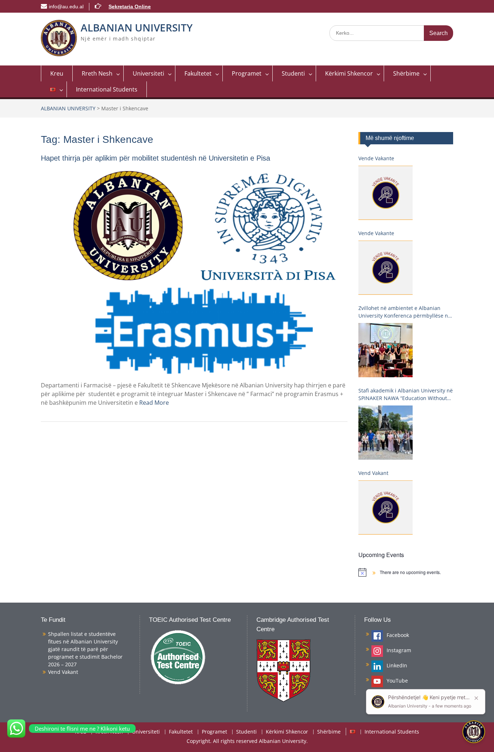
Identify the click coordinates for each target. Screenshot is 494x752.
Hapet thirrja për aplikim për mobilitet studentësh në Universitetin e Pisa (155, 158)
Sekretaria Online (129, 6)
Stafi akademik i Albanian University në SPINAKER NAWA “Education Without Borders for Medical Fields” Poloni (405, 394)
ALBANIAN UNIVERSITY (137, 27)
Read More (154, 403)
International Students (106, 89)
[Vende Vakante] (385, 193)
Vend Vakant (373, 473)
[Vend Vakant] (385, 507)
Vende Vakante (376, 158)
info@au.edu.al (66, 6)
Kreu (56, 73)
